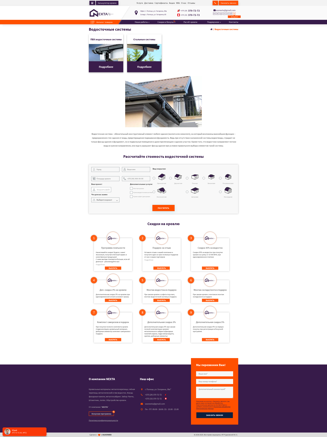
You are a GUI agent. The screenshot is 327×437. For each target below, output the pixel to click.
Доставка (148, 3)
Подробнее (106, 67)
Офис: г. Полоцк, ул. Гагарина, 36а (153, 11)
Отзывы (191, 3)
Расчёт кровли (190, 22)
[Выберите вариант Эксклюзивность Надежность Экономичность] (106, 200)
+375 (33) (183, 15)
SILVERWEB (106, 435)
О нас (183, 3)
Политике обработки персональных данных (213, 408)
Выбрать (113, 268)
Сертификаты (161, 3)
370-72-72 (190, 10)
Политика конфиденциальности (103, 420)
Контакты (233, 22)
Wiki (178, 3)
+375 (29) (183, 10)
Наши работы (141, 22)
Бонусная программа (103, 413)
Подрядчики (213, 22)
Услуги (140, 3)
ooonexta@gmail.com (226, 10)
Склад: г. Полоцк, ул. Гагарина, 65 (153, 14)
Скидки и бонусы (165, 21)
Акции (172, 3)
